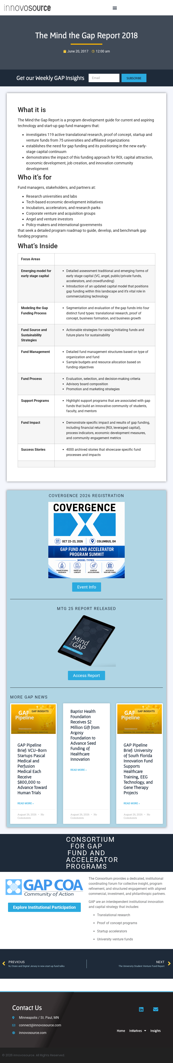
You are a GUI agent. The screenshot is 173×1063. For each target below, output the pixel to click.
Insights (155, 1030)
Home (121, 1030)
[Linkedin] (141, 1009)
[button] (114, 7)
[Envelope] (156, 1009)
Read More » (26, 803)
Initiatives (135, 1030)
